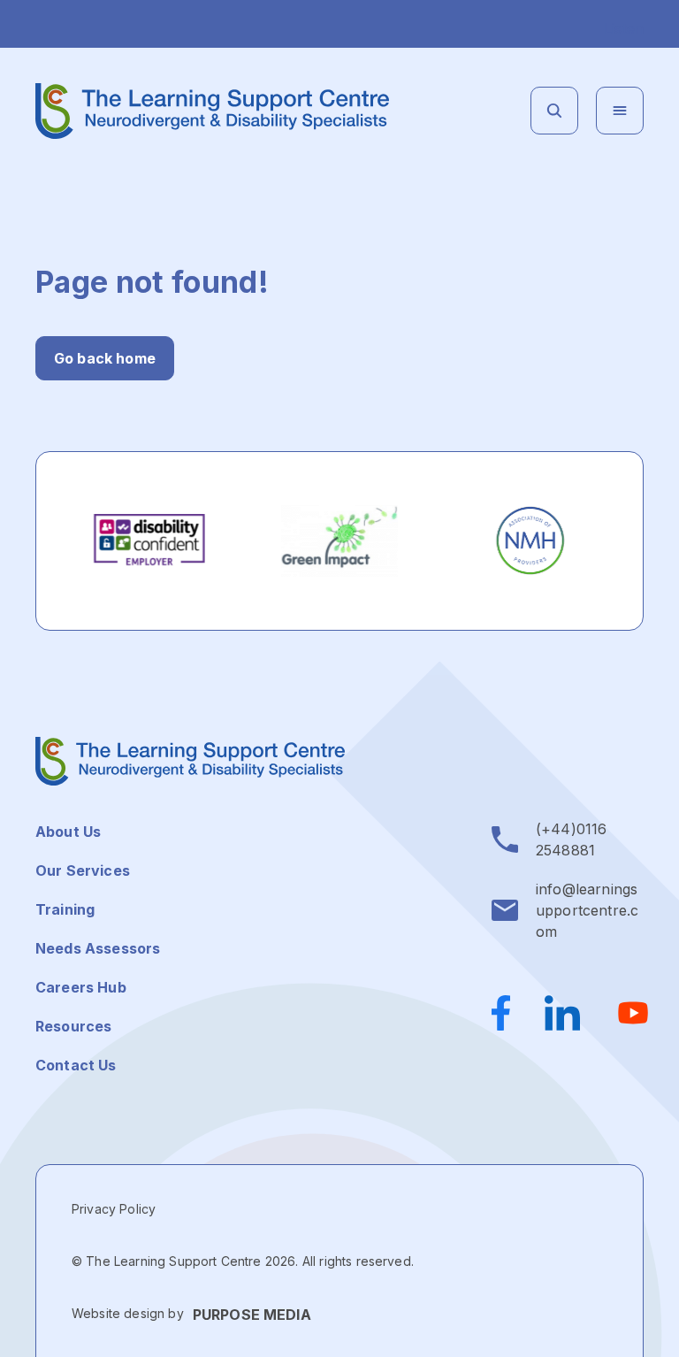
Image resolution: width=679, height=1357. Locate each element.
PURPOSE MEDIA (252, 1314)
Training (65, 909)
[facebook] (509, 1013)
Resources (73, 1026)
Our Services (82, 870)
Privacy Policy (114, 1208)
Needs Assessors (97, 948)
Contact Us (76, 1065)
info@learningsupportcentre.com (587, 910)
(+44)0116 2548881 (571, 839)
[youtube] (633, 1013)
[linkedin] (562, 1013)
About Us (68, 831)
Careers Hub (80, 987)
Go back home (105, 358)
